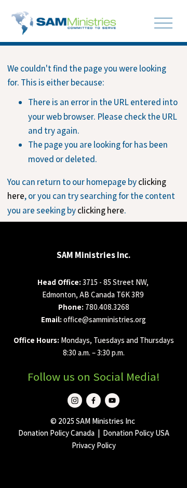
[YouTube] (112, 400)
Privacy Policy (94, 445)
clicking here (100, 210)
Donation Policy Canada (56, 433)
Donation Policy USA (136, 433)
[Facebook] (93, 400)
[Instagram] (75, 400)
